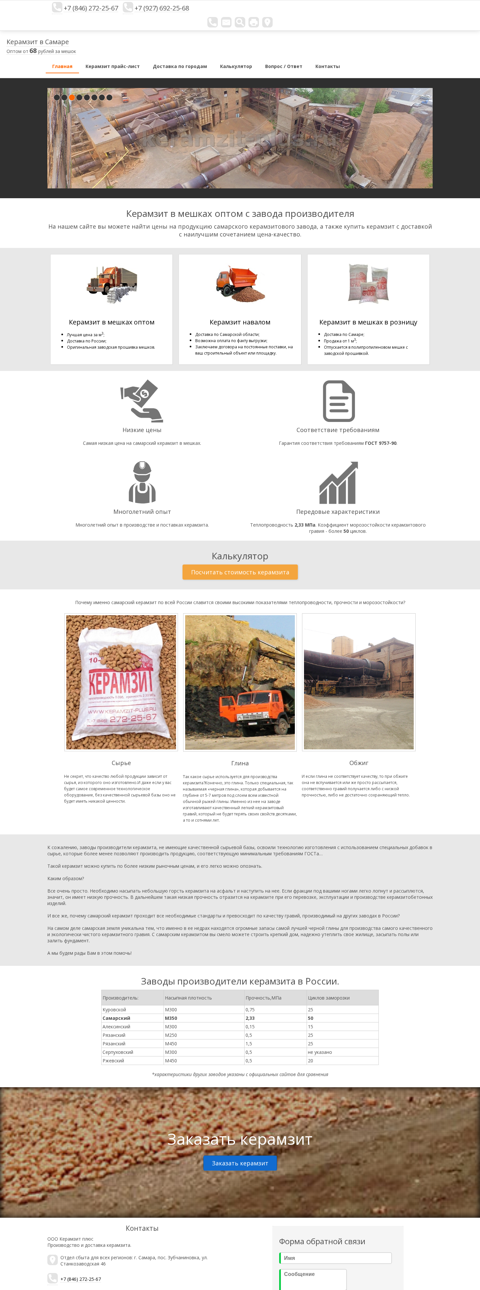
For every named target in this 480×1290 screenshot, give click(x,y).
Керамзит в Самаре (38, 41)
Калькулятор (236, 66)
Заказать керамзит (240, 1163)
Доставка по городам (180, 66)
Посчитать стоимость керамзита (240, 572)
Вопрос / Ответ (283, 66)
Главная (62, 66)
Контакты (327, 66)
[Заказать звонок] (212, 22)
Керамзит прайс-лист (113, 66)
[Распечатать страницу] (253, 22)
